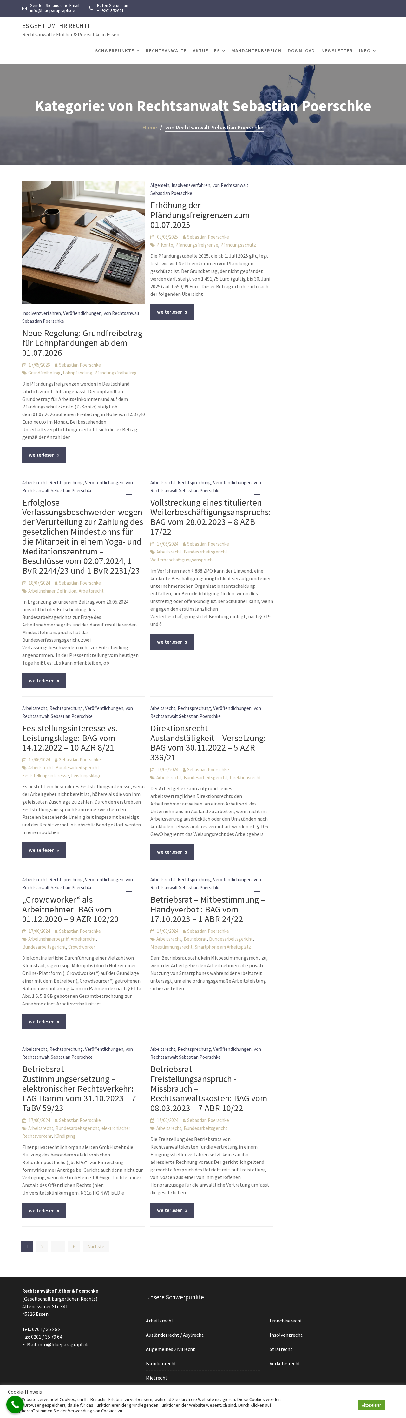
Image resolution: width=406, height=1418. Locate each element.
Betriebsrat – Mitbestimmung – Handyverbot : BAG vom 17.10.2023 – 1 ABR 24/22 (207, 909)
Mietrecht (156, 1378)
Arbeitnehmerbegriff (48, 939)
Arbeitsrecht (34, 483)
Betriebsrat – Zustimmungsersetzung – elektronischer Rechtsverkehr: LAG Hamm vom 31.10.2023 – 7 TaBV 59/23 (79, 1088)
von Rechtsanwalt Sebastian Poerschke (77, 1053)
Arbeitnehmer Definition (52, 591)
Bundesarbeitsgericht (205, 552)
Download (301, 51)
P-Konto (164, 245)
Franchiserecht (286, 1320)
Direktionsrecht (245, 777)
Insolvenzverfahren (41, 313)
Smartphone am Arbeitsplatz (223, 947)
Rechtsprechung (66, 483)
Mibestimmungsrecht (171, 947)
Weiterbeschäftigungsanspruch (181, 560)
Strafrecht (281, 1349)
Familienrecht (161, 1363)
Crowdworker (81, 947)
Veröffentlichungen (82, 313)
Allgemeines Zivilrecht (170, 1349)
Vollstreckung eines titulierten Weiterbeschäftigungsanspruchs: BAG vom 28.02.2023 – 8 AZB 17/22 (210, 517)
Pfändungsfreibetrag (116, 373)
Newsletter (337, 51)
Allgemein (159, 185)
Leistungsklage (86, 775)
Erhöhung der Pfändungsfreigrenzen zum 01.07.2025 (200, 214)
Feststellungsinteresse (45, 775)
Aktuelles (206, 51)
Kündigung (64, 1136)
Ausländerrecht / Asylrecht (175, 1335)
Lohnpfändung (77, 373)
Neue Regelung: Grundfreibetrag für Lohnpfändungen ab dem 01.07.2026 (82, 342)
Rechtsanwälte (166, 51)
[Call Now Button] (15, 1404)
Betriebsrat (195, 939)
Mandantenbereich (256, 51)
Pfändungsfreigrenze (196, 245)
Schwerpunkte (114, 51)
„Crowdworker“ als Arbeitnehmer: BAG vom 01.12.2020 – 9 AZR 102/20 (70, 909)
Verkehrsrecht (285, 1363)
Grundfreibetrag (44, 373)
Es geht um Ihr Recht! (55, 26)
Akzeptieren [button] (372, 1405)
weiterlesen (42, 455)
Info (364, 51)
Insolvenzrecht (286, 1335)
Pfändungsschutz (238, 245)
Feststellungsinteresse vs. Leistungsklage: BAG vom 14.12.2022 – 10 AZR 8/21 (69, 737)
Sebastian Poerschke (80, 365)
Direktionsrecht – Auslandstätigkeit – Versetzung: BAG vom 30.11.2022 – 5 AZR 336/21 (208, 742)
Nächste (96, 1246)
